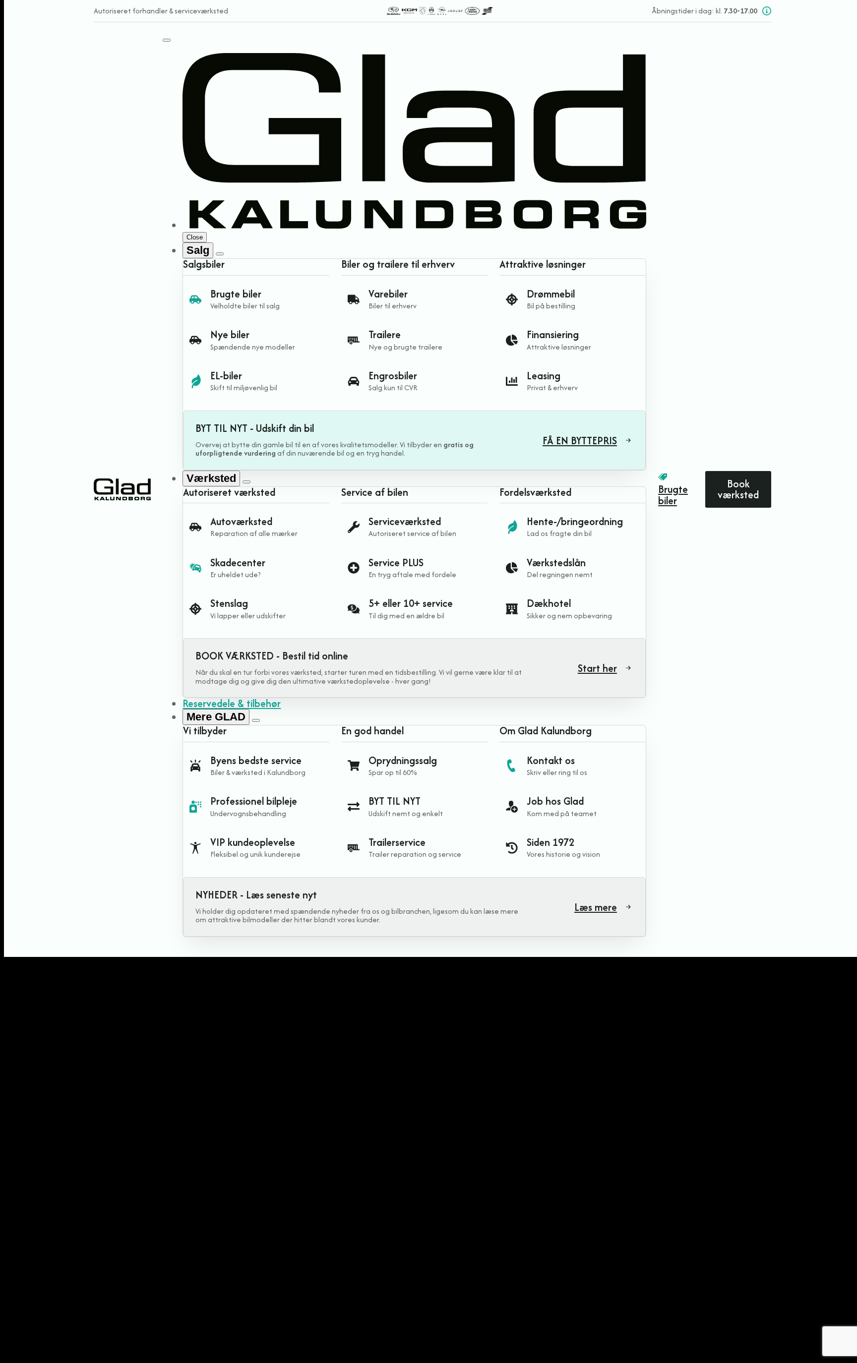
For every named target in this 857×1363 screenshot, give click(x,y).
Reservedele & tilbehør (232, 703)
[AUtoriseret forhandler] (440, 11)
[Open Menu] (167, 40)
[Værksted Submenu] (246, 481)
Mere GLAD (215, 717)
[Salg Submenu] (220, 253)
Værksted (211, 478)
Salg (197, 250)
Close (194, 237)
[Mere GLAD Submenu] (256, 720)
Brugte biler (673, 495)
